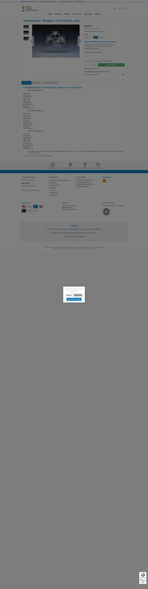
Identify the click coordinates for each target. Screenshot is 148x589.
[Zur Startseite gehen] (39, 8)
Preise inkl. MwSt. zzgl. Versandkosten (92, 28)
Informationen (53, 177)
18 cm (95, 37)
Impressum (53, 187)
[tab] (26, 83)
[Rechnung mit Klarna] (41, 206)
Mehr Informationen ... (74, 291)
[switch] (142, 582)
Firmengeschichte (55, 185)
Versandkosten (70, 247)
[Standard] (104, 181)
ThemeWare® (91, 249)
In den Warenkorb (111, 65)
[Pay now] (24, 206)
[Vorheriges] (32, 41)
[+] (95, 64)
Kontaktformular (35, 190)
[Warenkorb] (124, 8)
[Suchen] (115, 8)
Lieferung (52, 190)
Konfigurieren (78, 295)
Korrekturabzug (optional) (92, 74)
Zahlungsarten (54, 195)
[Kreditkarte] (24, 210)
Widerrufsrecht (54, 192)
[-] (86, 64)
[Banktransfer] (35, 210)
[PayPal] (35, 206)
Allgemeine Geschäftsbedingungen (59, 180)
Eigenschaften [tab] (36, 82)
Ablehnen (69, 295)
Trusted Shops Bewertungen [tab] (50, 82)
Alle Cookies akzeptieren (74, 299)
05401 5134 (26, 183)
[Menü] (145, 573)
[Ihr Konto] (120, 8)
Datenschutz (53, 182)
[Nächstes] (80, 41)
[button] (104, 53)
